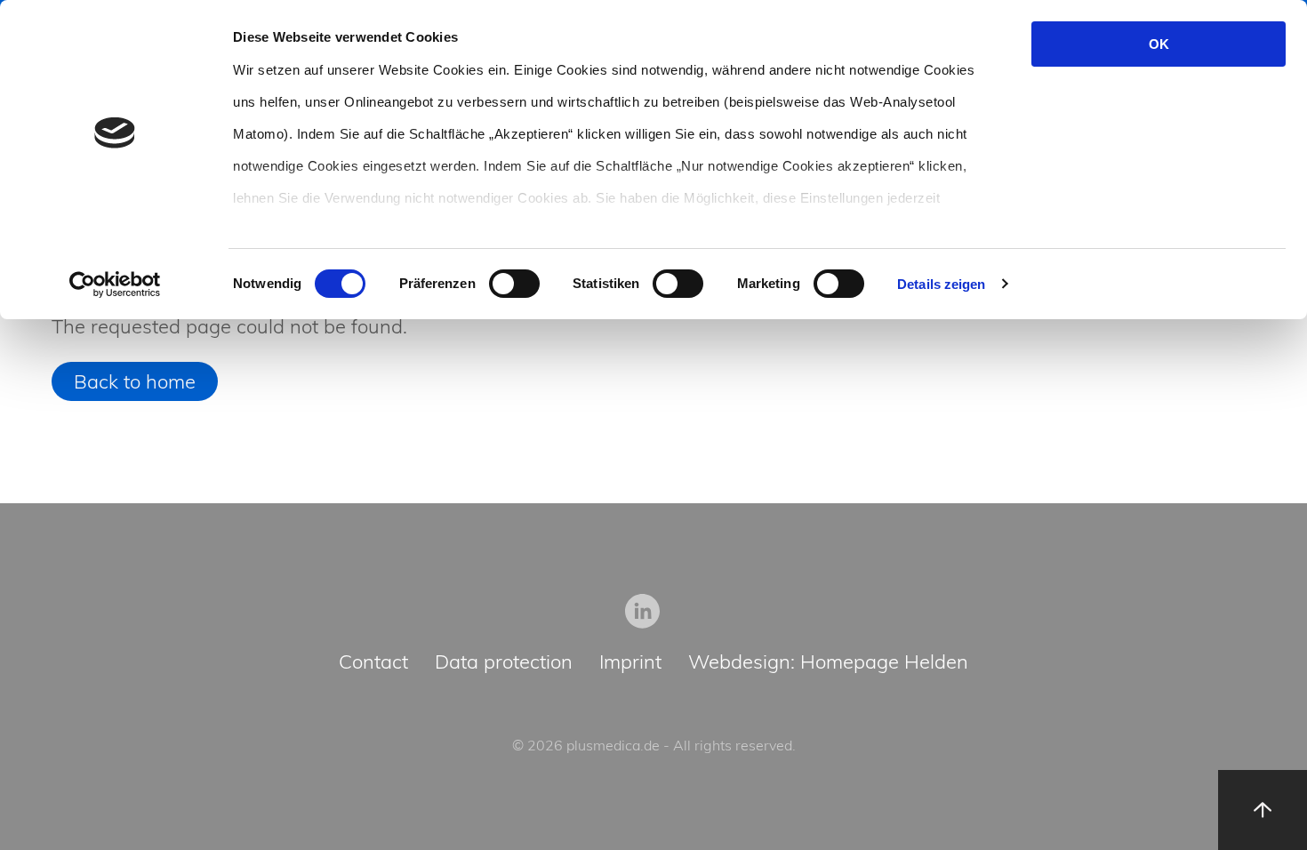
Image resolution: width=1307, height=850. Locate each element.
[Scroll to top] (1262, 810)
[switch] (514, 283)
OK (1159, 44)
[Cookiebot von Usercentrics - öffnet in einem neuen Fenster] (115, 284)
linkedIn (643, 610)
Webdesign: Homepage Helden (828, 663)
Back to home (135, 381)
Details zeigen (941, 284)
